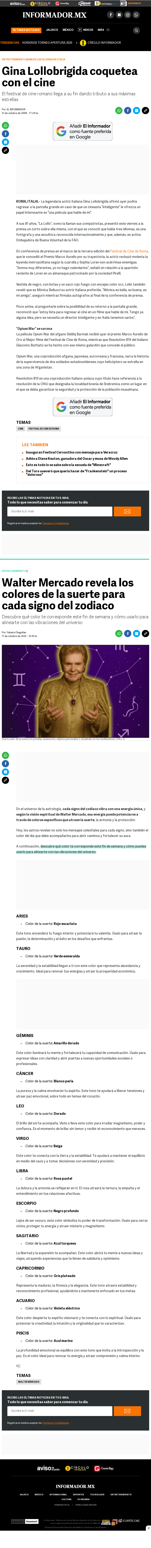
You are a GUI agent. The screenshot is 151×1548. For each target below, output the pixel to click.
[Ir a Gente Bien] (60, 2)
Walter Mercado (28, 1382)
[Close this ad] (148, 1528)
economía (84, 1500)
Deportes (78, 1495)
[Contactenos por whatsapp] (136, 14)
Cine (20, 429)
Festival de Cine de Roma (129, 251)
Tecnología (97, 1495)
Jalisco (52, 30)
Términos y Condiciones (55, 523)
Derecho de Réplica (73, 1528)
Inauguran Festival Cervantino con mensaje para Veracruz (72, 452)
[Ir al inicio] (55, 15)
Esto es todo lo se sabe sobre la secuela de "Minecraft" (68, 465)
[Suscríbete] (129, 2)
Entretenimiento (14, 59)
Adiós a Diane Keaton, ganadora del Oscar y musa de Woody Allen (77, 459)
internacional (58, 1495)
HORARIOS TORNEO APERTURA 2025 (47, 42)
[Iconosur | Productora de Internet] (17, 1520)
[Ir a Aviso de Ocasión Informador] (17, 2)
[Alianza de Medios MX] (109, 1520)
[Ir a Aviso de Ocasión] (48, 1465)
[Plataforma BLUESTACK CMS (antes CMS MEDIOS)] (31, 1520)
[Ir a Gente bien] (104, 1465)
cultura (66, 1500)
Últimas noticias (26, 30)
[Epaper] (104, 2)
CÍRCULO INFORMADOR (104, 42)
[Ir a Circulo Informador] (38, 2)
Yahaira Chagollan (16, 632)
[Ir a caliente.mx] (84, 2)
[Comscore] (129, 1520)
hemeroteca (61, 1505)
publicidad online (86, 1505)
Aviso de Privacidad (54, 1528)
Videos (88, 30)
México (68, 30)
